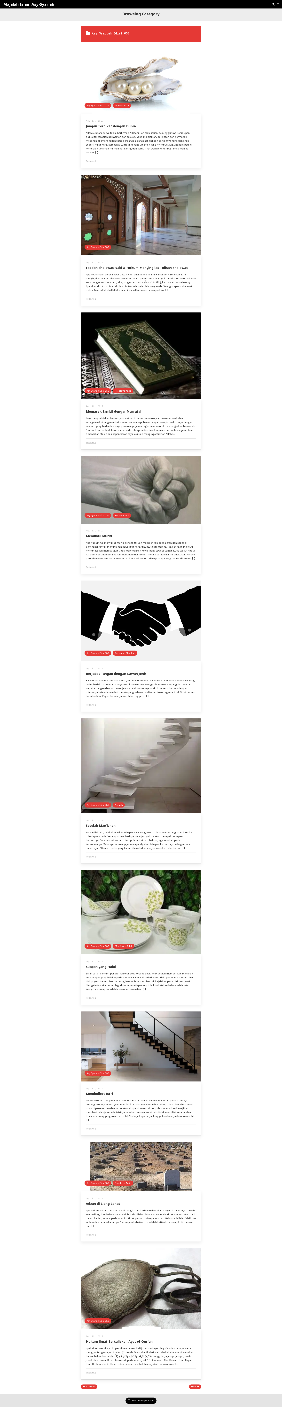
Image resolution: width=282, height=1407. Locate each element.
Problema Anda (123, 390)
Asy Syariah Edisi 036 (98, 105)
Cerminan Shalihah (125, 653)
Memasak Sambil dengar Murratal (113, 411)
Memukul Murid (99, 536)
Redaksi (91, 161)
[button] (278, 4)
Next (193, 1386)
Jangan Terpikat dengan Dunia (111, 126)
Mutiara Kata (122, 105)
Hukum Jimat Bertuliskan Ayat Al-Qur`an (119, 1341)
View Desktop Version (142, 1400)
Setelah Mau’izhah (101, 825)
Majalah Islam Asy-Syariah (28, 4)
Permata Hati (122, 515)
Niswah (119, 805)
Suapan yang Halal (101, 966)
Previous (90, 1386)
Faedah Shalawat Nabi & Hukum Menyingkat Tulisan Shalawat (137, 267)
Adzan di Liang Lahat (103, 1203)
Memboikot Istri (99, 1093)
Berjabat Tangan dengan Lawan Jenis (116, 673)
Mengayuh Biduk (123, 946)
